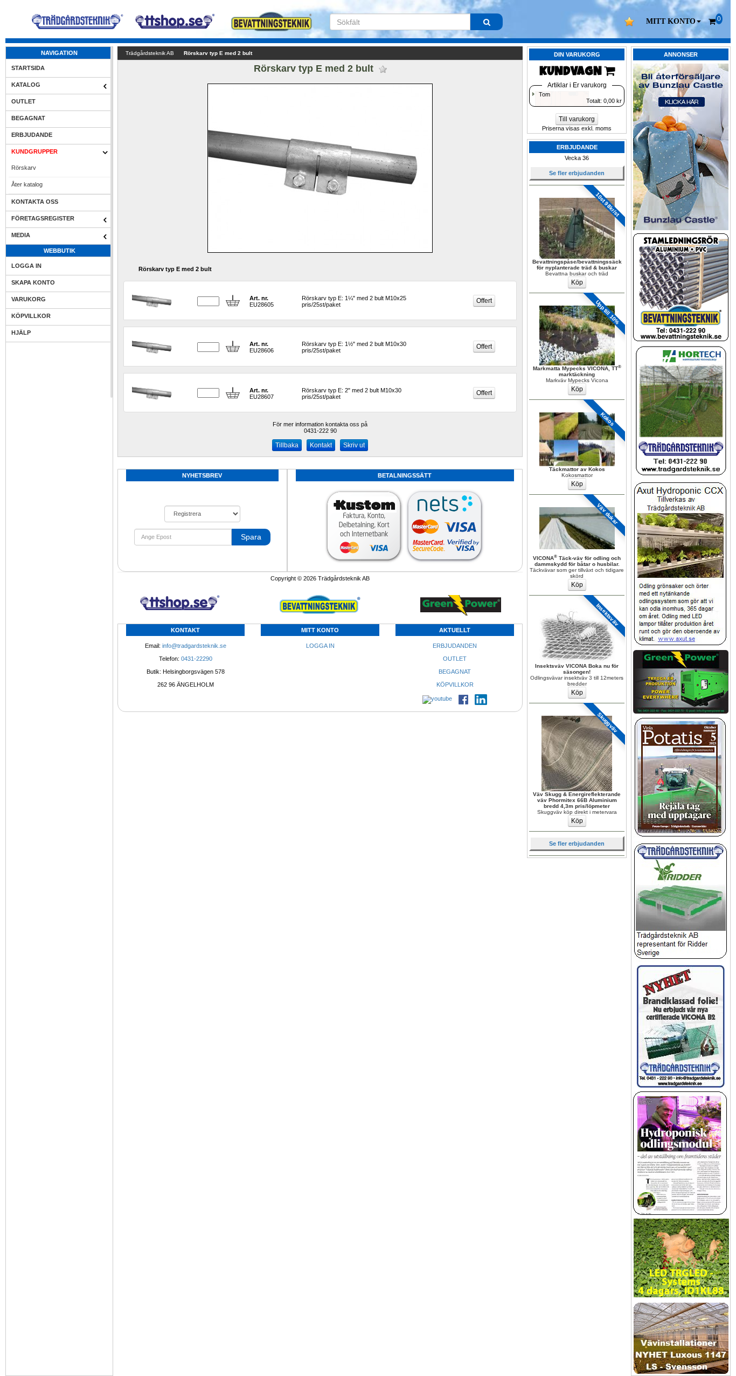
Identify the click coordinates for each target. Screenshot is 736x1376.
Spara (251, 537)
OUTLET (23, 101)
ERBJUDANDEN (455, 645)
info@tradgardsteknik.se (194, 645)
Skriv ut (354, 445)
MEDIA (20, 235)
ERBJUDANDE (31, 135)
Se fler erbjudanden (577, 173)
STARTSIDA (28, 68)
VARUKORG (28, 299)
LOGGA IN (26, 265)
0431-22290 (196, 658)
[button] (673, 21)
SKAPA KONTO (33, 282)
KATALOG (25, 84)
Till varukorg (577, 119)
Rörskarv (23, 167)
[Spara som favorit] (383, 69)
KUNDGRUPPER (34, 151)
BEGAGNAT (28, 118)
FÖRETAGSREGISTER (42, 218)
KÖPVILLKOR (31, 316)
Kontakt (321, 445)
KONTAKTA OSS (34, 201)
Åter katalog (27, 184)
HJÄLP (21, 332)
